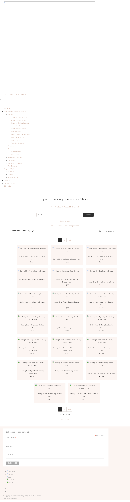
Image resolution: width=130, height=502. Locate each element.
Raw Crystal (15, 154)
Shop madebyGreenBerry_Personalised (16, 169)
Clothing (10, 174)
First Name (9, 454)
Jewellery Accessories (15, 157)
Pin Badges (11, 160)
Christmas (11, 146)
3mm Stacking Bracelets (19, 117)
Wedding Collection (17, 143)
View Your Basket (57, 207)
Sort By (101, 231)
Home (6, 106)
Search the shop (65, 414)
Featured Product (9, 183)
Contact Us (7, 180)
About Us (7, 109)
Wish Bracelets (12, 166)
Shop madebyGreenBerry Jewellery (15, 111)
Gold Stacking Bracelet (18, 129)
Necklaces (11, 149)
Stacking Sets (15, 140)
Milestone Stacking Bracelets (20, 134)
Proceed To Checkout (71, 207)
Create (14, 499)
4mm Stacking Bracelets (19, 120)
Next (69, 240)
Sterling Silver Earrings (15, 163)
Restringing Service (17, 137)
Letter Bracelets (16, 132)
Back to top (65, 419)
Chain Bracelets (16, 126)
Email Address (11, 438)
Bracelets (11, 114)
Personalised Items (14, 177)
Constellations (16, 152)
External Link (8, 186)
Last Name (9, 446)
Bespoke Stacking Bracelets (20, 123)
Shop (52, 226)
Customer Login (65, 221)
